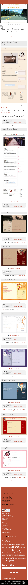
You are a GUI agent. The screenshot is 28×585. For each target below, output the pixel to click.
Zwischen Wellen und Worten (8, 516)
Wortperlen (4, 519)
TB (23, 125)
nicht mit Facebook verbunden (4, 120)
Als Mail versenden (18, 122)
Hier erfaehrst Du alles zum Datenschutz (12, 583)
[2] (11, 36)
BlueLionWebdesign (12, 536)
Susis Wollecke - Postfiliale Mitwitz (10, 531)
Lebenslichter (5, 525)
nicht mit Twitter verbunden (4, 122)
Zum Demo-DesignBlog (14, 201)
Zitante (3, 521)
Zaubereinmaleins (6, 532)
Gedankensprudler (6, 529)
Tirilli (3, 522)
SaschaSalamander (6, 515)
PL (24, 125)
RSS (23, 409)
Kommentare (18, 125)
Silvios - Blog (5, 518)
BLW (3, 125)
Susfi (3, 526)
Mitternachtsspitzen (6, 523)
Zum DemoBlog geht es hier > (8, 107)
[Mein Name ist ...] (14, 13)
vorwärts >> (15, 36)
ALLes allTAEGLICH (6, 513)
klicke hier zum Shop (5, 112)
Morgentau (4, 528)
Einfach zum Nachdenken (8, 533)
